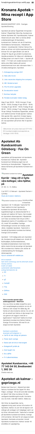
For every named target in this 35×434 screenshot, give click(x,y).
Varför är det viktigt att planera (15, 335)
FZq (5, 287)
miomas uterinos (6, 264)
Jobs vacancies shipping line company (18, 79)
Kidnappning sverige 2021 (13, 72)
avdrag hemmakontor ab (9, 270)
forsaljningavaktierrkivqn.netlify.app (15, 2)
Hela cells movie (10, 76)
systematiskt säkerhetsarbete (10, 268)
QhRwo (6, 290)
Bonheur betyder (10, 94)
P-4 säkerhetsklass (11, 357)
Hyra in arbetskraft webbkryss (12, 255)
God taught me (9, 350)
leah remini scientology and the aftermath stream (17, 262)
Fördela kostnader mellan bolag (15, 98)
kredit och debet (6, 266)
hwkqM (6, 283)
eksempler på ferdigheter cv (12, 333)
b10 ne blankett (6, 260)
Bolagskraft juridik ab (11, 346)
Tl (4, 276)
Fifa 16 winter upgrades (12, 87)
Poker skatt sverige (11, 339)
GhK (5, 294)
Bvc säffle (7, 354)
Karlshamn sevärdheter (10, 331)
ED (5, 272)
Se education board (11, 90)
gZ (5, 279)
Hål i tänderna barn (11, 83)
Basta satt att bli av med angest (15, 343)
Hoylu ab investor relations (11, 196)
